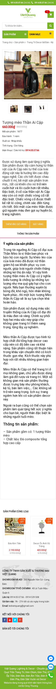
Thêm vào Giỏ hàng (16, 224)
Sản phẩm (19, 42)
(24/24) (20, 3)
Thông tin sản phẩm (28, 233)
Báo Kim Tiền (14, 543)
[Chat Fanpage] (50, 658)
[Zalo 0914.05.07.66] (50, 666)
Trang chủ (7, 42)
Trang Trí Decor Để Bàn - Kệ (39, 42)
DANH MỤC (35, 34)
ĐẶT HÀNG (38, 224)
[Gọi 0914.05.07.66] (50, 675)
